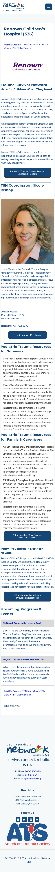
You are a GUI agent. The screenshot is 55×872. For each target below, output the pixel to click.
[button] (27, 173)
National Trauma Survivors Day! (22, 623)
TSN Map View (30, 44)
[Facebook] (18, 819)
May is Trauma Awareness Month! (23, 659)
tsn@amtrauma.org (31, 778)
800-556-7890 (32, 771)
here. (22, 648)
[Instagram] (30, 819)
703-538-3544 (31, 774)
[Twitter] (24, 819)
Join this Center (12, 44)
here (11, 681)
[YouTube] (37, 819)
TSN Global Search (21, 48)
